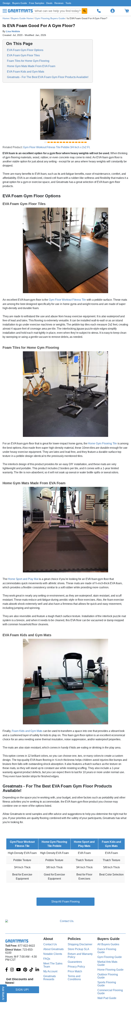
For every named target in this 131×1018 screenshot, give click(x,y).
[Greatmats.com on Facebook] (6, 970)
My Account (50, 971)
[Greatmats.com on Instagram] (12, 970)
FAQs (46, 958)
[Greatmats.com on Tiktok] (31, 970)
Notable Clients (52, 953)
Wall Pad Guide (106, 998)
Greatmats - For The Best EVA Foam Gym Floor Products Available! (47, 76)
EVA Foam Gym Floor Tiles (23, 55)
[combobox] (60, 11)
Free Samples (36, 3)
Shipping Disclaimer (80, 944)
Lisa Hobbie (13, 31)
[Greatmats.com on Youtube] (18, 970)
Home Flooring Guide (110, 969)
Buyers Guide (19, 3)
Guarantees (75, 961)
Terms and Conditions (74, 978)
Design (6, 3)
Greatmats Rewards (49, 978)
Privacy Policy (76, 966)
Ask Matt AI (3, 993)
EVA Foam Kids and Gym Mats (25, 71)
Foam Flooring (71, 901)
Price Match (75, 971)
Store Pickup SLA (78, 949)
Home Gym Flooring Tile (102, 443)
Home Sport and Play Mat (23, 579)
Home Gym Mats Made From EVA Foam (31, 66)
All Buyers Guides (108, 944)
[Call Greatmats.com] (99, 11)
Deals (49, 3)
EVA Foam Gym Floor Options (25, 50)
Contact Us (50, 944)
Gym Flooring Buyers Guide (50, 18)
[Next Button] (85, 114)
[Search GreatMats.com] (84, 11)
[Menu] (5, 11)
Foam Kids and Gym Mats (27, 730)
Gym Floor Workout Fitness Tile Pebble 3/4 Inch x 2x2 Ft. (56, 147)
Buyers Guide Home (22, 18)
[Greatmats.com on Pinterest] (25, 970)
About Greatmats (53, 949)
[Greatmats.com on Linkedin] (37, 970)
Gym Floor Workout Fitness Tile (67, 299)
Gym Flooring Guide (109, 957)
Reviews (58, 3)
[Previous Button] (45, 114)
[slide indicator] (45, 142)
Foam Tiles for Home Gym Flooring (28, 60)
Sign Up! (22, 989)
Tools (68, 3)
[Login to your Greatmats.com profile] (113, 11)
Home (6, 18)
